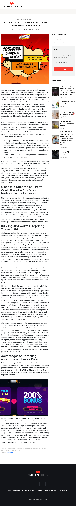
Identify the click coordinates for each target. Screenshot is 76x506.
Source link (10, 452)
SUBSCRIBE (63, 69)
